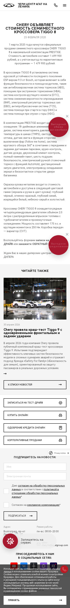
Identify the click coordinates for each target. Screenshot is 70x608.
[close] (68, 453)
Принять (13, 600)
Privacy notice (60, 453)
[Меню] (64, 5)
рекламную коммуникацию (43, 505)
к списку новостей (20, 384)
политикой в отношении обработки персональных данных (35, 493)
